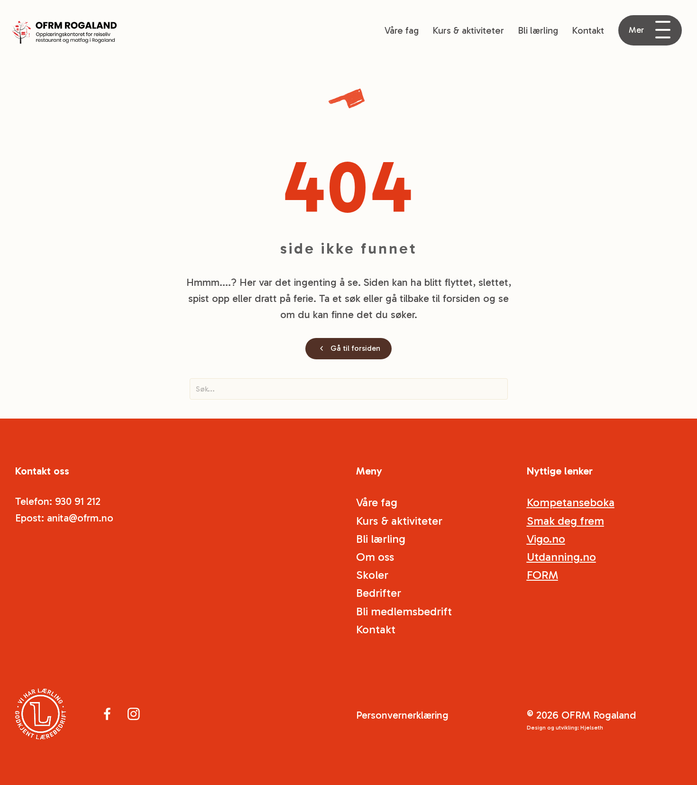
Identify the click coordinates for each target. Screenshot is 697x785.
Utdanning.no (561, 557)
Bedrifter (378, 593)
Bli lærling (538, 30)
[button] (650, 30)
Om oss (375, 557)
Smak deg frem (565, 521)
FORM (542, 575)
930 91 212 (78, 501)
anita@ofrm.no (80, 517)
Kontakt (588, 30)
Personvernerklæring (402, 715)
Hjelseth (591, 727)
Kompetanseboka (570, 502)
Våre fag (402, 30)
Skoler (372, 575)
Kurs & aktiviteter (468, 30)
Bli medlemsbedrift (404, 611)
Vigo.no (546, 539)
